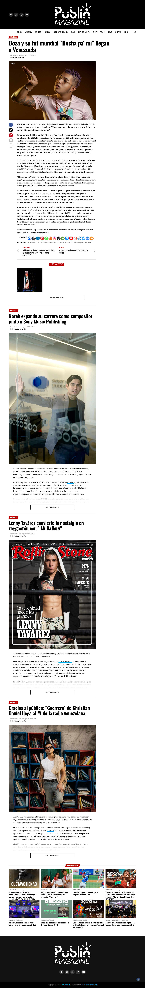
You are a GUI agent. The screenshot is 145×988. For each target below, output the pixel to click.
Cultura (47, 32)
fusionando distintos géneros (42, 243)
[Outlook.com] (79, 238)
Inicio (126, 32)
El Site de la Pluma (99, 32)
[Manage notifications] (138, 979)
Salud (73, 32)
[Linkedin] (38, 238)
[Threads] (59, 238)
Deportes (38, 32)
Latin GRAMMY (65, 661)
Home (110, 32)
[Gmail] (75, 238)
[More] (92, 238)
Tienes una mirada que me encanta (78, 243)
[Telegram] (83, 238)
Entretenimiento (84, 32)
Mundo (19, 32)
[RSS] (50, 238)
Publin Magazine (65, 985)
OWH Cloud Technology (89, 985)
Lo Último (118, 32)
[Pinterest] (42, 238)
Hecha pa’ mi (59, 243)
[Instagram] (54, 238)
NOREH (70, 482)
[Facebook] (30, 238)
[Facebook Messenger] (67, 238)
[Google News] (87, 238)
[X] (34, 238)
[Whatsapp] (46, 238)
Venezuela (28, 32)
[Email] (63, 238)
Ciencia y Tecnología (61, 32)
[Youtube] (71, 238)
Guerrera (50, 830)
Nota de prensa (17, 329)
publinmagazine (18, 57)
